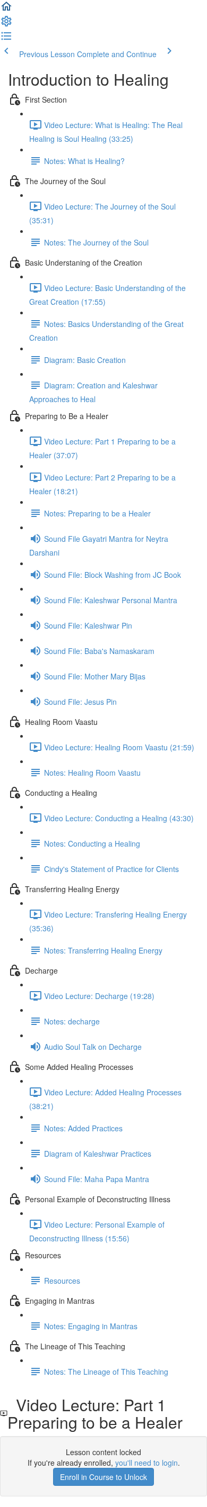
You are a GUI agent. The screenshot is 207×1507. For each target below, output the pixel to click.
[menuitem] (6, 24)
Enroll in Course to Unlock (103, 1477)
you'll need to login (146, 1462)
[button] (6, 9)
